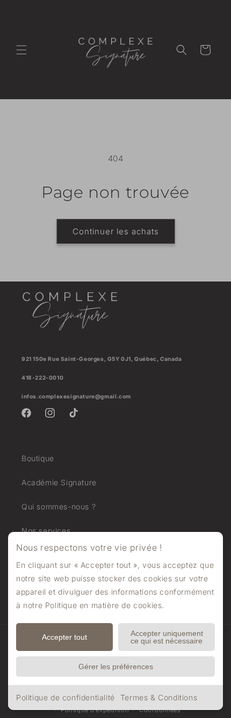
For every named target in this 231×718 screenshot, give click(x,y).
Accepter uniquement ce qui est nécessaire (167, 637)
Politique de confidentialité (65, 697)
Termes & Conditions (158, 697)
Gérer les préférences (115, 666)
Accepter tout (64, 637)
